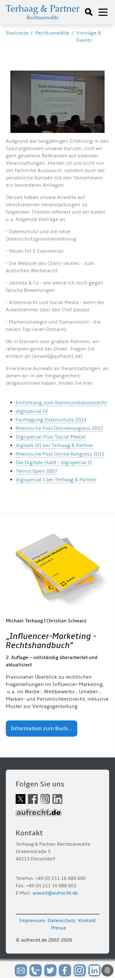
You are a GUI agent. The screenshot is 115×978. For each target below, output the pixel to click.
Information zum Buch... (41, 728)
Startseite (17, 33)
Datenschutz (62, 921)
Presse (58, 928)
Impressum (32, 921)
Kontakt (87, 921)
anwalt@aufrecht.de (55, 893)
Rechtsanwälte (52, 33)
